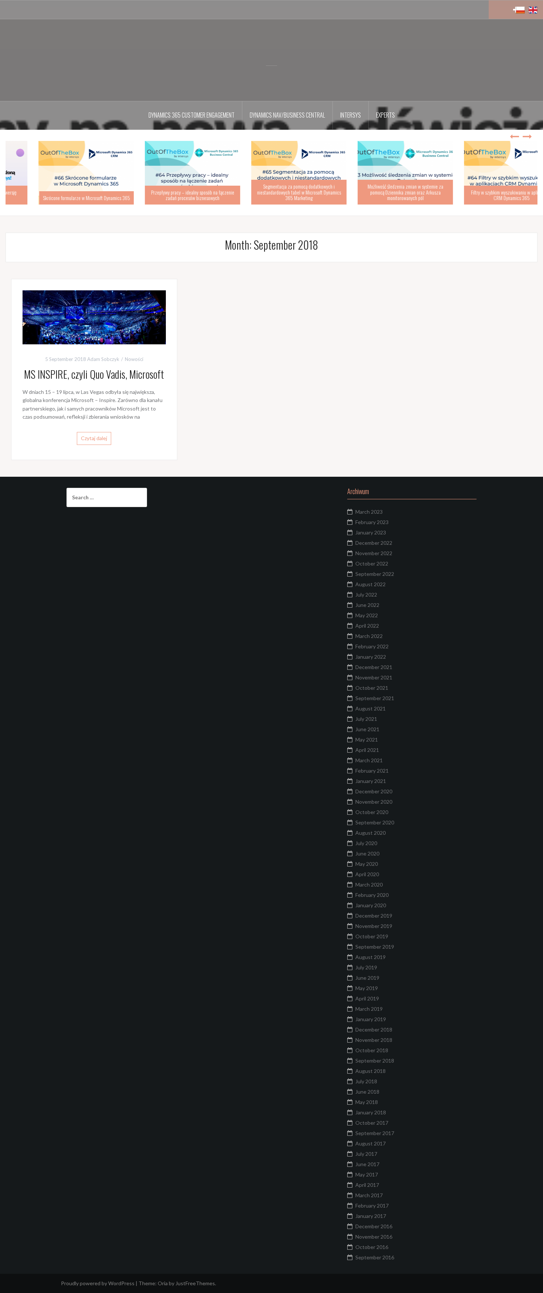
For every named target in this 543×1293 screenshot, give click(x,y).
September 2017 (374, 1133)
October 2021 (371, 688)
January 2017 (370, 1216)
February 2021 (372, 770)
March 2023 (369, 512)
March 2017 (369, 1195)
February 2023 (372, 522)
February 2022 (372, 646)
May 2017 (366, 1174)
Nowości (134, 359)
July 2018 (366, 1081)
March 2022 (369, 636)
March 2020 (369, 884)
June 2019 (367, 978)
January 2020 (370, 905)
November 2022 (373, 553)
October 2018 (371, 1050)
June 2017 (367, 1164)
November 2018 (373, 1040)
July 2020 (366, 843)
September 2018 (374, 1060)
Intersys (350, 115)
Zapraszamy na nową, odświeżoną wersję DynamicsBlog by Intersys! (59, 195)
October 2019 (371, 936)
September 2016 (374, 1257)
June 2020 (367, 853)
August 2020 (370, 833)
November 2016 (373, 1236)
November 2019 (373, 926)
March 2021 (369, 760)
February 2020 (372, 895)
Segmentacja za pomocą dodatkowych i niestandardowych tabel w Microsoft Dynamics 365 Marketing (378, 192)
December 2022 (373, 543)
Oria (163, 1283)
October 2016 (371, 1247)
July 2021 (366, 719)
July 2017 (366, 1154)
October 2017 (371, 1123)
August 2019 (370, 957)
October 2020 (371, 812)
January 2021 (370, 781)
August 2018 (370, 1071)
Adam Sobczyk (103, 359)
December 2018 (373, 1029)
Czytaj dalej (94, 438)
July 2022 (366, 594)
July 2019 (366, 967)
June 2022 (367, 605)
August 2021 (370, 708)
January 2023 (370, 532)
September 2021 (374, 698)
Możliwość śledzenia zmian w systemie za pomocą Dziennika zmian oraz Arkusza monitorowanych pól (484, 192)
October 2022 (371, 563)
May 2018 (366, 1102)
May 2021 (366, 739)
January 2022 (370, 657)
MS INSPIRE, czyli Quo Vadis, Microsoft (94, 374)
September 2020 (374, 822)
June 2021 (367, 729)
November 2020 (373, 802)
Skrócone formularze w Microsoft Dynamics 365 (165, 198)
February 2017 (372, 1205)
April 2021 (367, 750)
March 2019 (369, 1009)
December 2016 (373, 1226)
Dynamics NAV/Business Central (287, 115)
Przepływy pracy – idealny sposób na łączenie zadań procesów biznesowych (271, 195)
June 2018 (367, 1091)
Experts (385, 115)
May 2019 (366, 988)
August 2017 (370, 1143)
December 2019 (373, 915)
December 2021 (373, 667)
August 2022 (370, 584)
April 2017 (367, 1185)
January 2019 (370, 1019)
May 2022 (366, 615)
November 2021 (373, 677)
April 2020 (367, 874)
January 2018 (370, 1112)
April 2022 (367, 625)
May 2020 (366, 864)
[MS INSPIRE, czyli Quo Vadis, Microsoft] (94, 316)
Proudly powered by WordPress (97, 1283)
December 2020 (373, 791)
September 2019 (374, 946)
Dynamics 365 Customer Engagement (191, 115)
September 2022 (374, 574)
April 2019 (367, 998)
